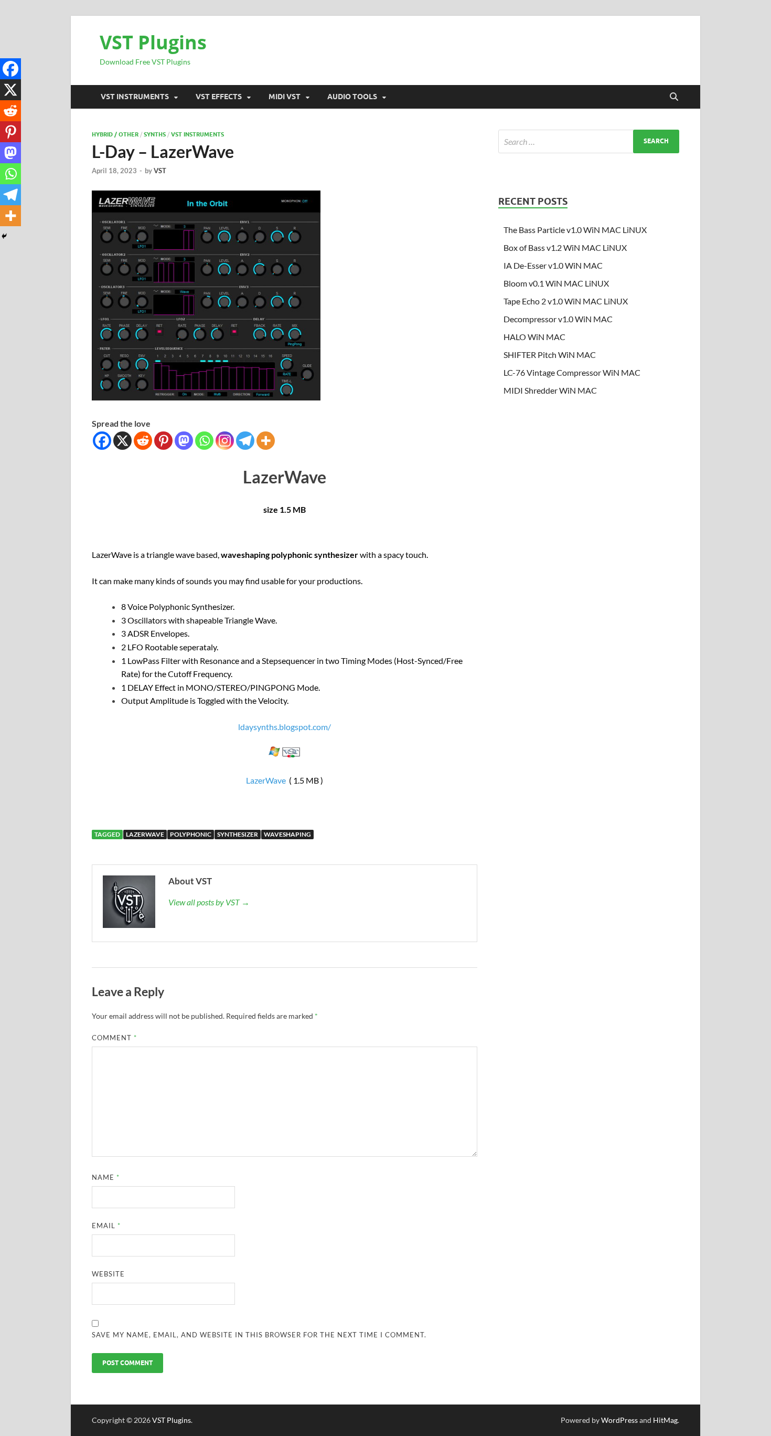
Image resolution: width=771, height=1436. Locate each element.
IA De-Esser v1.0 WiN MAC (553, 265)
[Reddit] (143, 440)
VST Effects (219, 96)
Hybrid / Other (115, 134)
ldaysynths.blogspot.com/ (284, 727)
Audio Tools (352, 96)
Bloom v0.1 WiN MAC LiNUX (556, 283)
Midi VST (285, 96)
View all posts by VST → (209, 902)
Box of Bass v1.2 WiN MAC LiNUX (565, 247)
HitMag (665, 1420)
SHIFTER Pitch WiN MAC (550, 355)
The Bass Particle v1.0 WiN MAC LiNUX (575, 230)
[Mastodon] (184, 440)
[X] (122, 440)
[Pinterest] (163, 440)
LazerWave (266, 780)
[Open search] (674, 97)
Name (106, 1177)
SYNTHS (155, 134)
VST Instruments (135, 96)
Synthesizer (237, 834)
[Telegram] (245, 440)
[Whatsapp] (204, 440)
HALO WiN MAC (534, 337)
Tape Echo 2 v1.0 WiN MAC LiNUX (566, 301)
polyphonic (190, 834)
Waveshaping (287, 834)
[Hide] (4, 236)
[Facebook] (102, 440)
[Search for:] (588, 141)
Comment (114, 1037)
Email (106, 1225)
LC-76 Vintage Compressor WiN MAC (572, 372)
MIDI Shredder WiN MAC (550, 390)
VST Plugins (153, 42)
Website (108, 1274)
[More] (265, 440)
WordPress (619, 1420)
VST (160, 170)
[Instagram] (225, 440)
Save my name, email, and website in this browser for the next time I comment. (259, 1335)
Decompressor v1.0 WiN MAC (558, 319)
